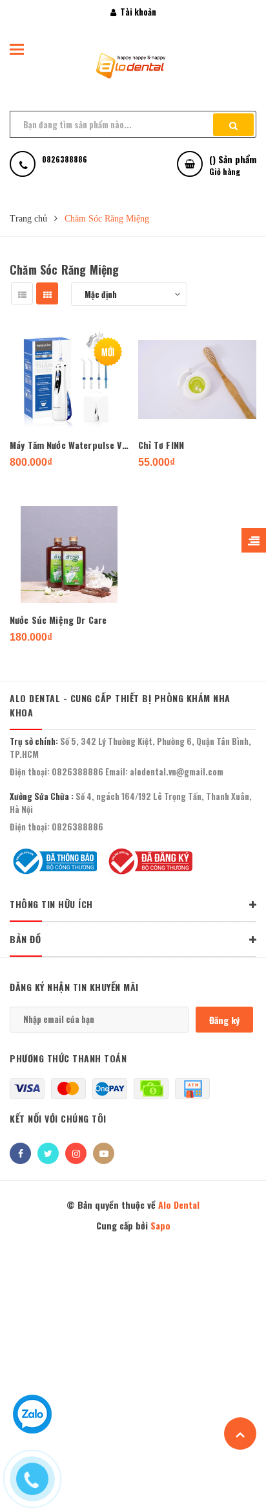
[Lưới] (47, 293)
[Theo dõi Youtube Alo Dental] (103, 1153)
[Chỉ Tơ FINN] (197, 379)
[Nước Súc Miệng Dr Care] (69, 554)
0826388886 (77, 771)
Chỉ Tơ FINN (161, 444)
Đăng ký (224, 1020)
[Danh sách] (22, 293)
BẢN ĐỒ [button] (25, 939)
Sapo (160, 1225)
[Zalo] (32, 1427)
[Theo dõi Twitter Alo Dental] (48, 1153)
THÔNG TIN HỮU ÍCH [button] (51, 904)
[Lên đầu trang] (240, 1433)
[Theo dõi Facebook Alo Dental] (20, 1153)
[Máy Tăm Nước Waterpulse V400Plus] (69, 379)
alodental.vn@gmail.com (176, 771)
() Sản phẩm (232, 164)
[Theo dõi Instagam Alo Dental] (76, 1153)
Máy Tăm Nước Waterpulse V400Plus (69, 444)
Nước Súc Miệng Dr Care (58, 619)
